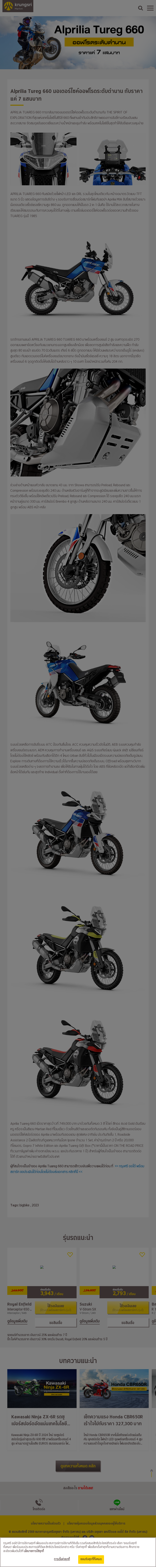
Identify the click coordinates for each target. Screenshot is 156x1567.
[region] (78, 1552)
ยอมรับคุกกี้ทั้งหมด (91, 1559)
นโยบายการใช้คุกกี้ (34, 1551)
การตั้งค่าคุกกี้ (62, 1559)
